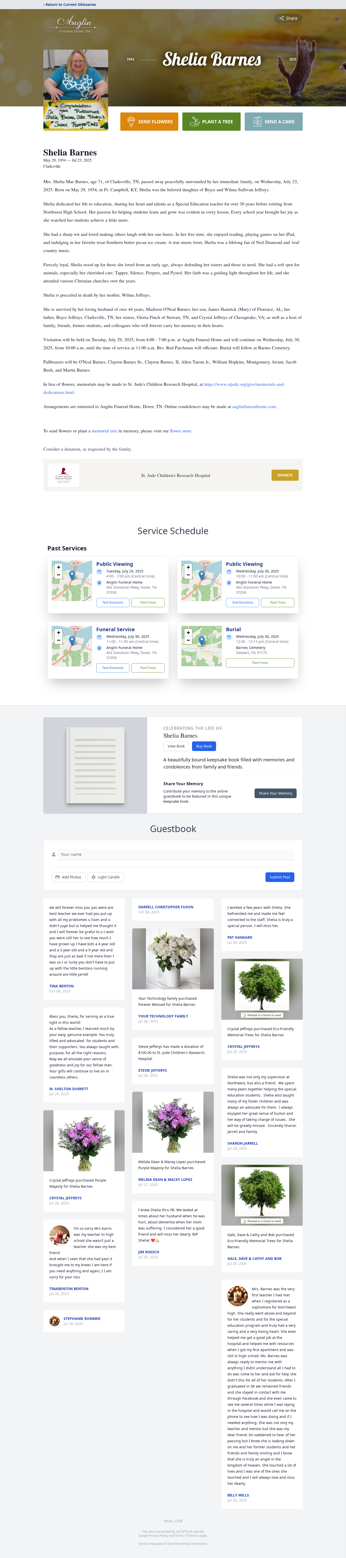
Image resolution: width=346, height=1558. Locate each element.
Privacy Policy (158, 1535)
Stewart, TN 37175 (251, 652)
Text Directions (112, 602)
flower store (180, 431)
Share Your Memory (275, 793)
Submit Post (280, 877)
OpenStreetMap (178, 1544)
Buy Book (204, 746)
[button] (72, 575)
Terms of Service (187, 1535)
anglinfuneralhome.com (254, 406)
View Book (176, 746)
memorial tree (104, 431)
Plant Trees (148, 602)
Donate (285, 475)
